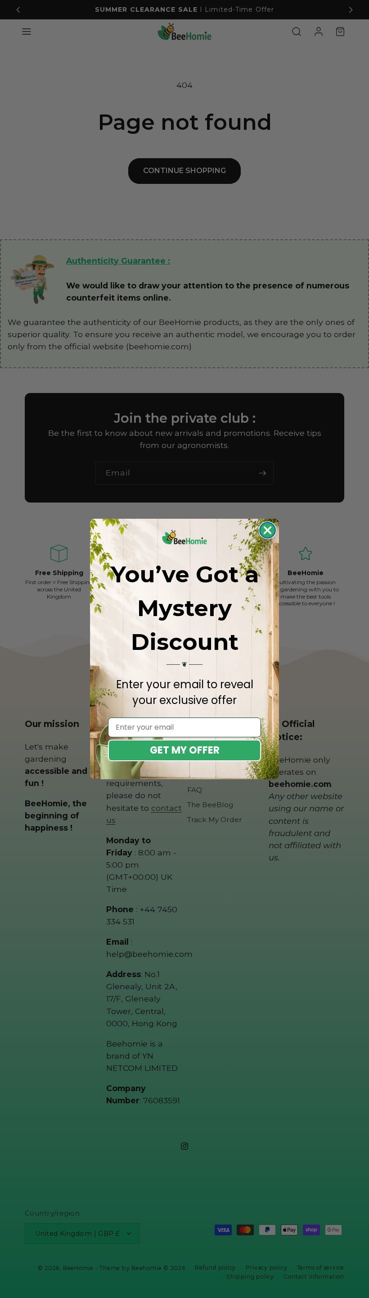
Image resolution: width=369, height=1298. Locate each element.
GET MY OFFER (185, 750)
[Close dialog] (267, 530)
